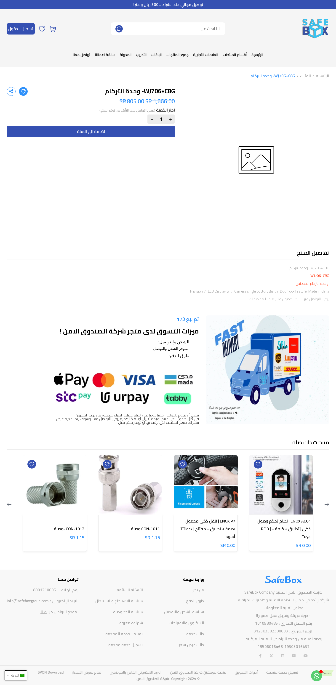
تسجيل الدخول (20, 28)
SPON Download (51, 672)
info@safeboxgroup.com (27, 601)
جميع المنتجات (177, 54)
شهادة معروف (130, 622)
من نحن (198, 590)
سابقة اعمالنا (105, 54)
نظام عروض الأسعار (86, 672)
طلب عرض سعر (191, 644)
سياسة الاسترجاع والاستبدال (119, 601)
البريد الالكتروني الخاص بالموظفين (136, 672)
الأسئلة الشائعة (130, 590)
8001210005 (44, 590)
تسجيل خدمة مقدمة (125, 644)
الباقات (156, 54)
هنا (43, 612)
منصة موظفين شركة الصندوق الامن (198, 672)
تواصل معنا (81, 54)
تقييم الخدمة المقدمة (124, 633)
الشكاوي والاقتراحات (186, 622)
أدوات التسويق (246, 672)
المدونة (126, 54)
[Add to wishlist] (23, 91)
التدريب (141, 54)
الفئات (305, 76)
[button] (16, 675)
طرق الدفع (195, 601)
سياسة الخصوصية (128, 612)
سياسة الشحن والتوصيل (184, 612)
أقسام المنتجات (235, 54)
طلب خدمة (195, 633)
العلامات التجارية (205, 54)
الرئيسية (257, 54)
